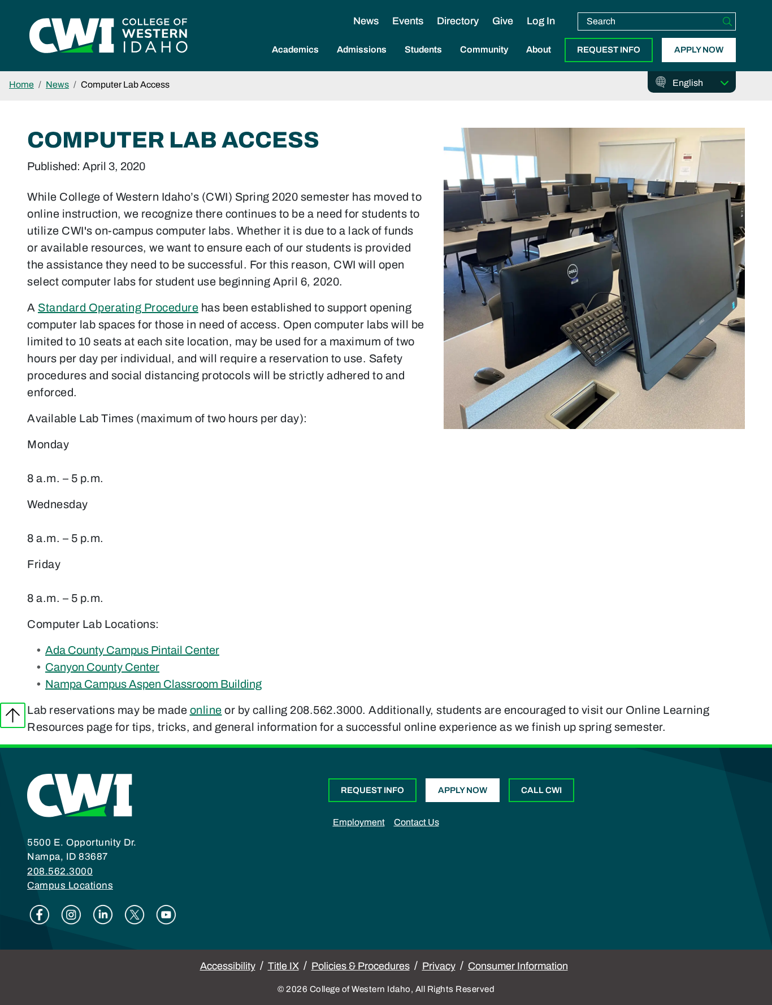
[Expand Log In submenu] (540, 33)
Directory (458, 21)
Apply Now (698, 49)
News (366, 21)
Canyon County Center (102, 667)
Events (407, 21)
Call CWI (541, 790)
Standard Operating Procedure (118, 307)
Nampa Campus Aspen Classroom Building (153, 684)
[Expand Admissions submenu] (361, 62)
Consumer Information (518, 966)
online (206, 710)
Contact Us (416, 822)
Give (502, 21)
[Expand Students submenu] (423, 62)
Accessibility (227, 966)
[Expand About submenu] (538, 62)
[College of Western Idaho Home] (108, 35)
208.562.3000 (60, 871)
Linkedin (102, 914)
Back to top (12, 715)
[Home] (79, 795)
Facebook (39, 914)
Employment (359, 822)
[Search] (727, 21)
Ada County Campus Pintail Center (132, 650)
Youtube (166, 914)
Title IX (283, 966)
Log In (541, 21)
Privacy (439, 966)
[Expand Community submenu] (484, 62)
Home (21, 84)
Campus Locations (70, 885)
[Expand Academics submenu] (295, 62)
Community (484, 49)
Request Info (608, 49)
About (538, 49)
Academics (295, 49)
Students (423, 49)
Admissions (362, 49)
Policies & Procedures (360, 966)
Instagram (71, 914)
